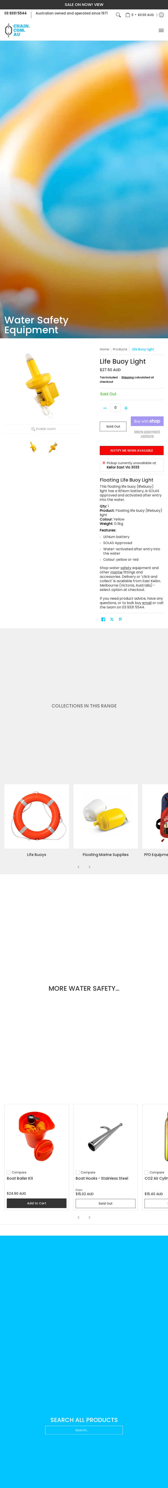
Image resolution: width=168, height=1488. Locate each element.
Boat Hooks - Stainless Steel (102, 1178)
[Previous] (79, 867)
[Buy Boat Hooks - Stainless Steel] (105, 1136)
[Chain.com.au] (17, 30)
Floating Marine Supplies (106, 854)
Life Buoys (36, 854)
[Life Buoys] (36, 816)
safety (126, 567)
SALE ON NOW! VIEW (84, 4)
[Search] (118, 14)
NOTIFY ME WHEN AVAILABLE (131, 450)
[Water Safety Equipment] (84, 189)
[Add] (126, 408)
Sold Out (113, 426)
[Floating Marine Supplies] (105, 816)
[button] (103, 619)
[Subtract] (105, 408)
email (147, 602)
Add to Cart (36, 1203)
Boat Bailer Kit (20, 1178)
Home (104, 349)
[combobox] (84, 1430)
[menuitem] (139, 14)
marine (116, 572)
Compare (19, 1172)
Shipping (127, 377)
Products (120, 349)
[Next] (89, 867)
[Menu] (161, 30)
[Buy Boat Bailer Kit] (36, 1136)
